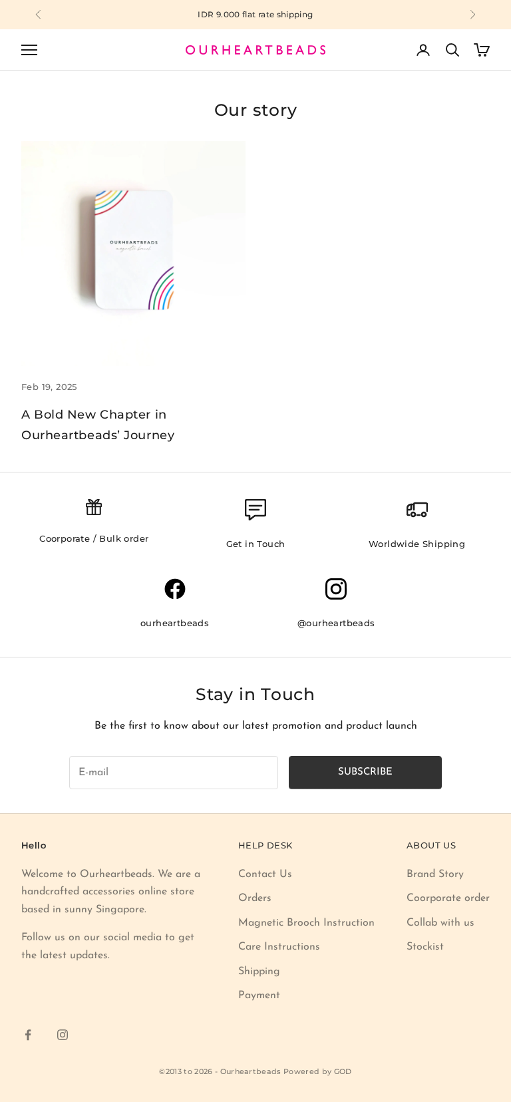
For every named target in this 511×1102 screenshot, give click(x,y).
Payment (259, 995)
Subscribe (365, 772)
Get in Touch (255, 543)
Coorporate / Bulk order (93, 538)
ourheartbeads (174, 623)
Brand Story (435, 874)
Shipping (259, 971)
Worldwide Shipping (417, 543)
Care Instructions (279, 947)
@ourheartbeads (336, 623)
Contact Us (265, 874)
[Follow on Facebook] (28, 1034)
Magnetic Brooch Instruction (306, 923)
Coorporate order (448, 898)
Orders (254, 898)
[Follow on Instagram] (62, 1034)
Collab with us (440, 923)
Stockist (425, 947)
